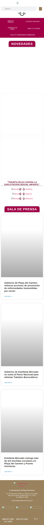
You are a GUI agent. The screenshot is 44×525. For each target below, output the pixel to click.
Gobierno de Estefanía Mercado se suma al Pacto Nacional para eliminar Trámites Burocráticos (21, 374)
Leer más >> (8, 296)
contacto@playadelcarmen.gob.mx (22, 500)
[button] (40, 9)
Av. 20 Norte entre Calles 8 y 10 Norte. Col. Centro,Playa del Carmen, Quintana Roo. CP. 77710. (22, 494)
